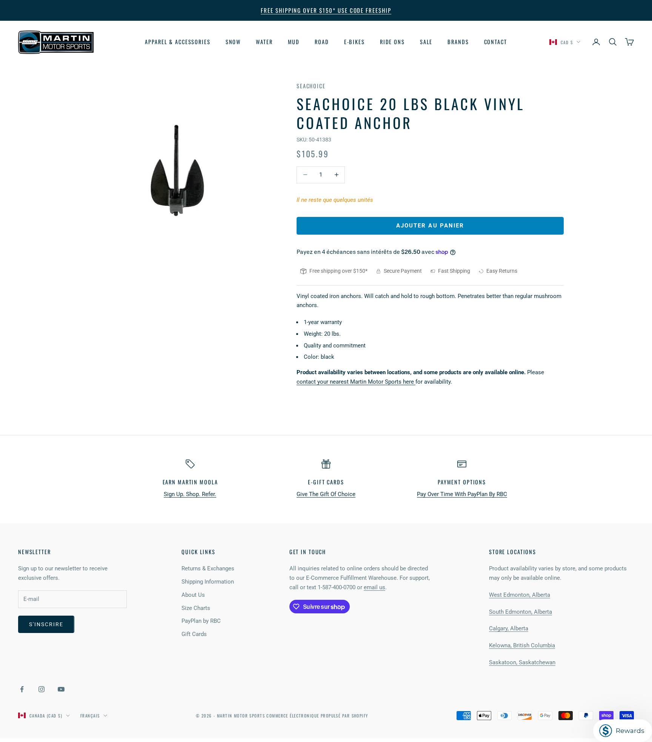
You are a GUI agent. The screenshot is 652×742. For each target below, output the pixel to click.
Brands (458, 42)
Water (264, 42)
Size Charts (195, 608)
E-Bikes (354, 42)
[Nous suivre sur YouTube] (61, 689)
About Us (193, 594)
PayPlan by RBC (201, 621)
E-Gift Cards (326, 482)
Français (90, 716)
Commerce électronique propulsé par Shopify (317, 716)
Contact (495, 42)
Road (322, 42)
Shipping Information (207, 581)
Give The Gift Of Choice (326, 494)
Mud (294, 42)
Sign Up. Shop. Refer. (190, 494)
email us (374, 587)
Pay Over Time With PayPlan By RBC (462, 494)
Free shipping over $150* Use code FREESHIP (326, 10)
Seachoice (311, 86)
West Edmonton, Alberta (519, 594)
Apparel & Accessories (177, 42)
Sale (426, 42)
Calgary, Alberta (508, 628)
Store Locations (512, 552)
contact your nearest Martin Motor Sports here (356, 381)
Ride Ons (392, 42)
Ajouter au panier (430, 225)
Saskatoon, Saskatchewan (522, 662)
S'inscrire (46, 624)
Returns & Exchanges (207, 568)
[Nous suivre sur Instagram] (41, 689)
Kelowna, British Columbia (522, 645)
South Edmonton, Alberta (520, 611)
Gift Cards (194, 634)
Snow (233, 42)
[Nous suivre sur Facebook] (22, 689)
